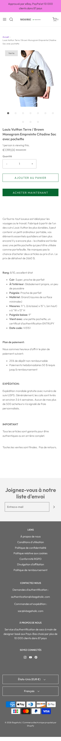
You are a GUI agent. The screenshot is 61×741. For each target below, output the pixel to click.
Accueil (6, 37)
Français (29, 691)
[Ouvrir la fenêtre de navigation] (4, 19)
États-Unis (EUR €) (29, 679)
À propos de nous (30, 536)
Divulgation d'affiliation (30, 564)
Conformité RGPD (30, 559)
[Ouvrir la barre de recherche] (12, 19)
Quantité (7, 156)
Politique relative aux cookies (30, 553)
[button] (30, 78)
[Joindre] (54, 507)
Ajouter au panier (30, 177)
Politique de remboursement (30, 570)
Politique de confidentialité (30, 547)
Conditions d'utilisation (30, 542)
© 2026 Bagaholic (13, 722)
